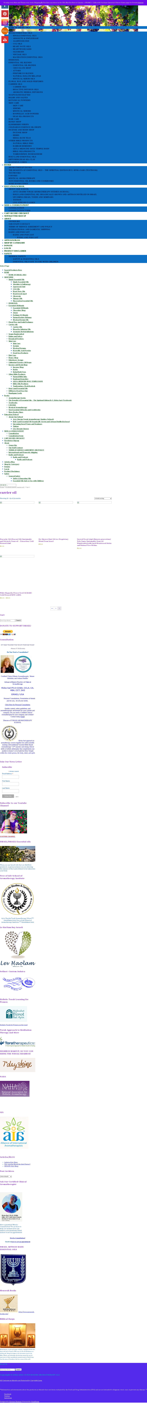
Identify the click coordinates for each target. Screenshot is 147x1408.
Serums (17, 108)
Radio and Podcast (19, 232)
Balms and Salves (18, 97)
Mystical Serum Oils (24, 78)
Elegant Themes (15, 1402)
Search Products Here (16, 22)
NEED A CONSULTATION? (14, 431)
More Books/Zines (18, 183)
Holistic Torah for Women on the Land (14, 1025)
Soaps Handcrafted (19, 94)
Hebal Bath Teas (22, 137)
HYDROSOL (14, 59)
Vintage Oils (20, 54)
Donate (7, 466)
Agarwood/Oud (21, 41)
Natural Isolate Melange (27, 76)
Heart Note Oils (22, 46)
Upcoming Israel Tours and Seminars (33, 197)
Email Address (7, 774)
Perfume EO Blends (23, 73)
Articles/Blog (9, 462)
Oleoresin (18, 51)
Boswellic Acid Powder (26, 113)
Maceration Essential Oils (28, 57)
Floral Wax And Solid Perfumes (26, 81)
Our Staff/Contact (19, 224)
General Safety (17, 256)
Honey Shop (15, 121)
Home (2, 487)
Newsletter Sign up (15, 216)
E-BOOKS (13, 175)
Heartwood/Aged (22, 49)
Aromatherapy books (20, 167)
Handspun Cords (18, 162)
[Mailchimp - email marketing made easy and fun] (17, 797)
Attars (17, 70)
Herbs (16, 135)
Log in (6, 469)
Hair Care (14, 119)
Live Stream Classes (24, 202)
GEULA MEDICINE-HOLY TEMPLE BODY (31, 148)
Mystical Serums (22, 111)
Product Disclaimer (15, 251)
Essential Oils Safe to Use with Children (35, 261)
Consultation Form (19, 210)
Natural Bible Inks (23, 143)
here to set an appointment (20, 1242)
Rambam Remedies (22, 146)
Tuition (17, 199)
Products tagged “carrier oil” (14, 487)
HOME (6, 272)
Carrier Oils (19, 86)
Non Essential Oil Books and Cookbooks (31, 181)
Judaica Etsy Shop (11, 1162)
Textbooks (15, 172)
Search (18, 620)
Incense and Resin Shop (21, 129)
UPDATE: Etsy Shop (11, 1166)
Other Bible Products (21, 140)
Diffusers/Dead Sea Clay (22, 159)
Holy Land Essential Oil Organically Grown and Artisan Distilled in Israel (55, 194)
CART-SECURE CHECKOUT (14, 438)
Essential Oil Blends (20, 62)
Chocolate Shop (22, 68)
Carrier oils (15, 84)
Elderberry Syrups (19, 124)
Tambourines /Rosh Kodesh (27, 154)
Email (23, 717)
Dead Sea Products (23, 116)
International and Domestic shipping (29, 229)
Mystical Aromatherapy (22, 178)
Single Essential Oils (20, 33)
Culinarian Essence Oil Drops (25, 127)
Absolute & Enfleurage (26, 38)
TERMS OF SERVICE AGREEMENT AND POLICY (30, 226)
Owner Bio (14, 221)
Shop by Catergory (14, 242)
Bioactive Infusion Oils (26, 89)
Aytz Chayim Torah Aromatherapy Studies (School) (41, 191)
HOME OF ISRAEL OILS (19, 27)
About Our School (19, 189)
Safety (8, 253)
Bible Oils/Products (24, 151)
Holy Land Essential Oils (22, 156)
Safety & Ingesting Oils (26, 259)
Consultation (16, 207)
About (7, 218)
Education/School (11, 414)
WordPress (35, 1402)
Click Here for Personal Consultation (17, 705)
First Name (6, 781)
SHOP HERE (8, 277)
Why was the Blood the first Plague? (17, 1164)
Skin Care (14, 103)
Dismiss (140, 3)
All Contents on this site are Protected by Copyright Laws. (21, 1381)
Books (7, 164)
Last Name (6, 788)
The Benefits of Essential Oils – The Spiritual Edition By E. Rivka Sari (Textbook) (53, 170)
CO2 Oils (17, 43)
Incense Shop (20, 132)
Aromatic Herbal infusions (28, 92)
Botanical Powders (19, 100)
